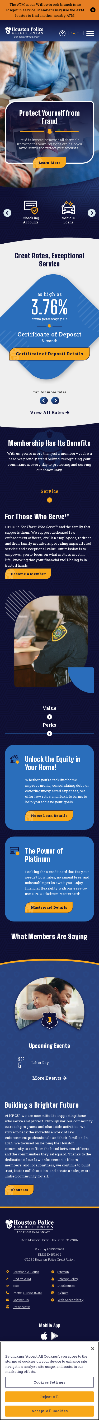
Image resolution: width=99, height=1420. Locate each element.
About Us (19, 1189)
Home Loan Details (49, 815)
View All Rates (47, 412)
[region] (49, 1380)
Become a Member (28, 573)
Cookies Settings (49, 1382)
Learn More (49, 162)
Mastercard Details (49, 907)
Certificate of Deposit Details (49, 354)
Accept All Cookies (49, 1410)
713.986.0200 (32, 1293)
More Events (46, 1078)
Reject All (49, 1396)
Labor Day (40, 1062)
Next (92, 213)
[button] (93, 10)
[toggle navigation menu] (90, 33)
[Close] (92, 1348)
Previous (7, 213)
